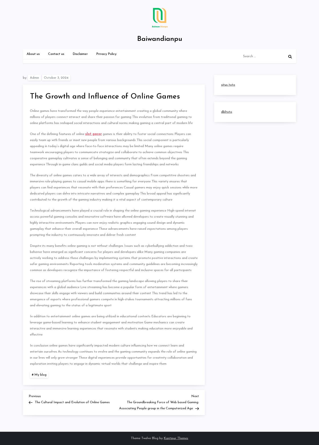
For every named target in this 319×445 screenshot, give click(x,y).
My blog (40, 375)
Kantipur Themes (176, 438)
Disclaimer (80, 54)
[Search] (290, 56)
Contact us (56, 54)
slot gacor (93, 134)
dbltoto (226, 112)
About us (33, 54)
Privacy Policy (106, 54)
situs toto (228, 85)
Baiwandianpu (159, 39)
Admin (34, 78)
